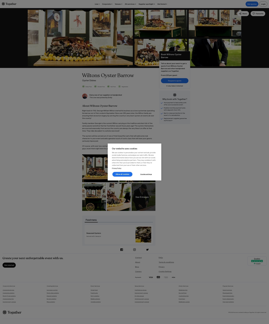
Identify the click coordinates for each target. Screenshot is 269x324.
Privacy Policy (116, 168)
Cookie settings (146, 174)
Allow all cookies (122, 174)
